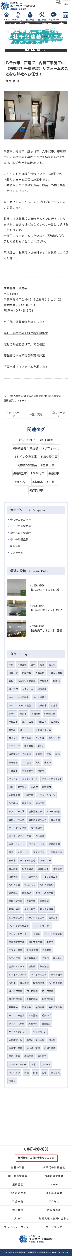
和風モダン (38, 852)
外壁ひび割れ (55, 672)
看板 (11, 680)
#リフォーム (50, 448)
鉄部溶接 (44, 966)
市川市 (23, 713)
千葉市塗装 (32, 999)
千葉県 (38, 754)
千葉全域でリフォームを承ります (26, 366)
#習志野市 (36, 490)
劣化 (44, 1072)
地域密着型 (14, 795)
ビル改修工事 (15, 917)
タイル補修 (56, 974)
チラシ (12, 713)
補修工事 (57, 868)
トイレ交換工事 (50, 876)
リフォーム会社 (27, 860)
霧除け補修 (14, 909)
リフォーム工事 (39, 974)
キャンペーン (39, 1031)
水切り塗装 (49, 1047)
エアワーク (14, 746)
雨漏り (12, 1080)
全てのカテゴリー (20, 519)
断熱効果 (26, 892)
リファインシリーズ (19, 1031)
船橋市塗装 (38, 982)
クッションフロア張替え (21, 705)
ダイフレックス (36, 844)
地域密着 (44, 680)
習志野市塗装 (15, 999)
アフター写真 (15, 950)
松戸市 (12, 982)
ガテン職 (39, 737)
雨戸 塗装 (14, 1056)
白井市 (54, 705)
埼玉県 (52, 1039)
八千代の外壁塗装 (13, 396)
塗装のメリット (16, 966)
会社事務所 (27, 770)
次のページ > (58, 414)
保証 (11, 852)
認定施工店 (54, 844)
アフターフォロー (17, 1064)
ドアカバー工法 (16, 811)
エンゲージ (54, 737)
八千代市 (42, 705)
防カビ (52, 664)
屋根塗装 (8, 400)
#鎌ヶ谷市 (21, 482)
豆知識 (32, 966)
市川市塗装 (32, 990)
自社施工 (42, 1056)
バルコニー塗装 (16, 1015)
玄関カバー (23, 852)
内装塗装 (39, 835)
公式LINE (55, 721)
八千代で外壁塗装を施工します (24, 321)
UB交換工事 (32, 950)
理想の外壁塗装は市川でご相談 (24, 344)
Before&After (50, 713)
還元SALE (46, 1015)
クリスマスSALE (16, 1023)
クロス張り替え (30, 876)
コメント (13, 737)
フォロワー (45, 860)
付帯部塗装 (27, 868)
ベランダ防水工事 (35, 917)
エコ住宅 (26, 762)
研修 (11, 786)
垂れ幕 (12, 729)
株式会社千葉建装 (26, 680)
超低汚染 (46, 1023)
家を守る (13, 762)
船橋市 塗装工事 (35, 1039)
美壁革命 (32, 1023)
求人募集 (26, 737)
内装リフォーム (16, 844)
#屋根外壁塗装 (27, 465)
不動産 (36, 933)
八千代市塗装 (55, 982)
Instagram (35, 713)
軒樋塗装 (13, 1007)
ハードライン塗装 (18, 827)
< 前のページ (13, 414)
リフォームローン (46, 795)
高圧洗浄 (26, 803)
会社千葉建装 (55, 1007)
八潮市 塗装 (15, 1047)
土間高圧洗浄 (55, 852)
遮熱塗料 (13, 892)
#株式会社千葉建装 (25, 448)
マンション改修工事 (19, 925)
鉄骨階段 (46, 950)
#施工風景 (46, 440)
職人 (37, 762)
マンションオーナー (19, 933)
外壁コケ (13, 672)
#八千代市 (37, 473)
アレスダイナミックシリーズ (23, 778)
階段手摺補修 (31, 958)
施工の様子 (29, 909)
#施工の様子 (27, 440)
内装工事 (42, 721)
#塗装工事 (47, 465)
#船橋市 (53, 473)
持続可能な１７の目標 (20, 754)
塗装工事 (31, 901)
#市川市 (37, 482)
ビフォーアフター (18, 974)
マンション (14, 1072)
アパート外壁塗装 (53, 933)
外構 (35, 1072)
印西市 (34, 786)
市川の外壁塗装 (52, 396)
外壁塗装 (22, 664)
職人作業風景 (46, 909)
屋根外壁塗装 (15, 901)
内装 (26, 1072)
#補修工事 (20, 473)
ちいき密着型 (46, 884)
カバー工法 (27, 721)
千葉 (11, 664)
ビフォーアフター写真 (20, 835)
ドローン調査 (53, 811)
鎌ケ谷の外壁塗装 (33, 396)
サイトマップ (54, 1227)
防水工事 (53, 917)
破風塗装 (39, 1007)
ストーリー (25, 729)
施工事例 (55, 819)
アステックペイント (52, 778)
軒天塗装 (24, 982)
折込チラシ (29, 884)
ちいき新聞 (14, 884)
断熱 (57, 754)
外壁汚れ (26, 672)
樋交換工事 (43, 868)
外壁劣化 (39, 672)
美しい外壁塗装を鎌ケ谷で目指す (26, 333)
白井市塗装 (47, 990)
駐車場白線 (36, 827)
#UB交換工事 (49, 456)
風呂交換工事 (35, 941)
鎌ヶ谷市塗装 (15, 990)
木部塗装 (33, 1015)
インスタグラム (43, 729)
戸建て (34, 1064)
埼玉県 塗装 (33, 1047)
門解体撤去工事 (16, 941)
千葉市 (45, 958)
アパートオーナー (42, 925)
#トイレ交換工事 (26, 456)
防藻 (42, 664)
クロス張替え (39, 697)
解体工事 (39, 803)
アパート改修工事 (44, 892)
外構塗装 (13, 876)
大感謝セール (15, 1039)
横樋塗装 (28, 1056)
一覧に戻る (36, 414)
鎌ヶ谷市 (13, 688)
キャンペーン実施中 (19, 697)
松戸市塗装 (47, 999)
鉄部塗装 (44, 901)
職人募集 (28, 746)
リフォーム (20, 400)
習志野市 (46, 786)
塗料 (33, 664)
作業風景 (13, 770)
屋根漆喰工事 (35, 811)
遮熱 (49, 754)
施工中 (47, 762)
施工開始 (13, 803)
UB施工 (50, 941)
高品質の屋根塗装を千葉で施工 (24, 355)
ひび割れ (55, 1072)
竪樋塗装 (26, 1007)
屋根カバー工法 (16, 819)
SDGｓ (41, 746)
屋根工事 (13, 721)
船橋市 (56, 680)
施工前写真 (14, 958)
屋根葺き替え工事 (38, 819)
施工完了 (22, 786)
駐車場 (12, 860)
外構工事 (28, 795)
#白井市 (52, 482)
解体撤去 (57, 958)
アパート (46, 1064)
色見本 (41, 770)
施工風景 (13, 868)
